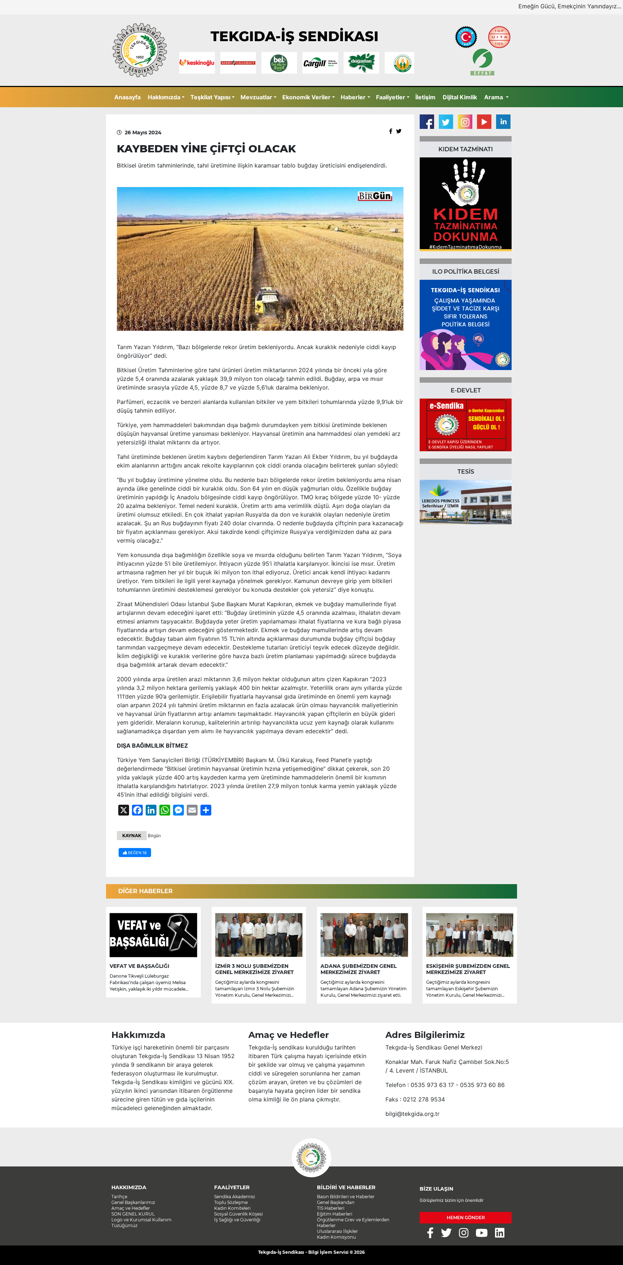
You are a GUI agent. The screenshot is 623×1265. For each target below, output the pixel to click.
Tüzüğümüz (124, 1225)
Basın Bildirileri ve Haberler (346, 1196)
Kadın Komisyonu (336, 1237)
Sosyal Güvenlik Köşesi (238, 1214)
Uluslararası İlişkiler (337, 1231)
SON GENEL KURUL (133, 1214)
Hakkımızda (164, 97)
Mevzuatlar (256, 97)
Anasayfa (127, 97)
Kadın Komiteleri (232, 1208)
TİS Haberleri (330, 1208)
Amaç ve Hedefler (130, 1208)
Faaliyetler (390, 97)
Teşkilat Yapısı (210, 97)
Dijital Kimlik (460, 97)
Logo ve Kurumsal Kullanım (141, 1219)
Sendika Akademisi (234, 1196)
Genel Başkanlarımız (133, 1202)
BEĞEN (137, 852)
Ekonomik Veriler (306, 97)
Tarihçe (119, 1196)
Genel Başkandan (335, 1202)
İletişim (425, 97)
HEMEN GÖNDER (466, 1217)
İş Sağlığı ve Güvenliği (237, 1219)
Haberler (353, 97)
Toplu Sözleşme (231, 1202)
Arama (494, 97)
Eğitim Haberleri (334, 1214)
